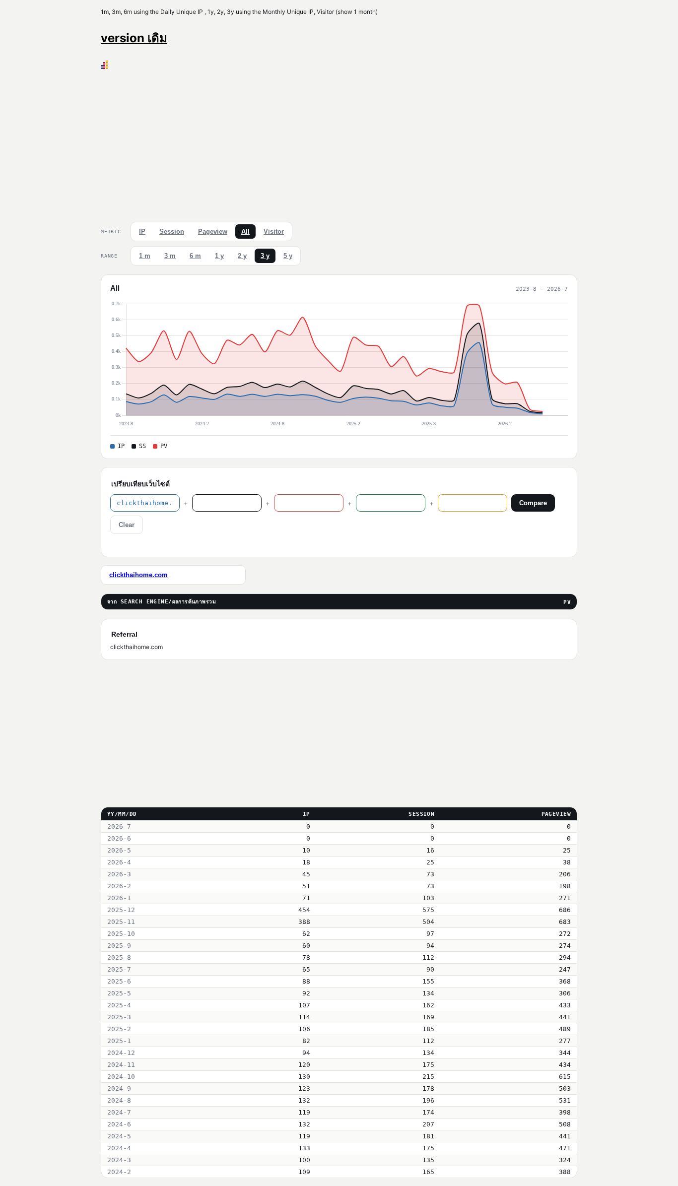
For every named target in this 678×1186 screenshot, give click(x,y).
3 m (170, 256)
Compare (533, 503)
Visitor (274, 231)
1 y (219, 256)
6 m (195, 256)
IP (142, 231)
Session (171, 231)
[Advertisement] (339, 143)
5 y (287, 256)
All (245, 231)
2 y (242, 256)
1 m (144, 256)
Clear (127, 524)
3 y (265, 256)
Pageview (212, 231)
